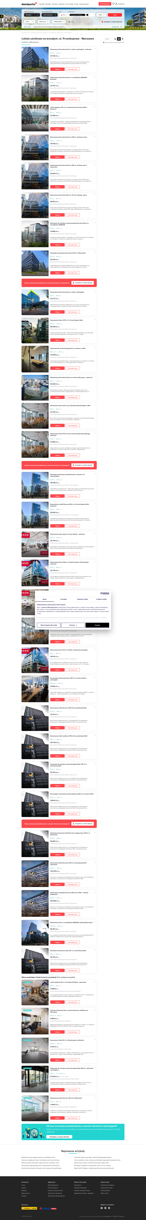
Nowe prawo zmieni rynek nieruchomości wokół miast (91, 1163)
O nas (23, 1185)
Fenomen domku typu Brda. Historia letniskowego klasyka (92, 1157)
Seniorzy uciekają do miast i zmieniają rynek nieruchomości (41, 1160)
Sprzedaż (42, 4)
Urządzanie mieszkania (107, 1185)
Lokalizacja (71, 11)
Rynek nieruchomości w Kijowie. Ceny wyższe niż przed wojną (41, 1168)
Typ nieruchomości (47, 11)
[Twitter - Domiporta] (109, 1208)
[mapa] (122, 39)
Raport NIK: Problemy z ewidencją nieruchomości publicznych (94, 1168)
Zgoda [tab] (44, 599)
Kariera (24, 1188)
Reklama (24, 1190)
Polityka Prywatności (80, 1188)
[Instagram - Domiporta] (105, 1208)
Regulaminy (77, 1185)
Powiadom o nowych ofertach (113, 22)
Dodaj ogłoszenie (105, 3)
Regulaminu (108, 1216)
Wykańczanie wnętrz (107, 1188)
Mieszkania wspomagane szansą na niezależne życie (38, 1157)
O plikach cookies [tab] (101, 599)
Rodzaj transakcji (29, 11)
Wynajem (48, 4)
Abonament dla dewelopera (56, 1196)
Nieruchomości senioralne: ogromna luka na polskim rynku (40, 1163)
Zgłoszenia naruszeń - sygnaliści (83, 1193)
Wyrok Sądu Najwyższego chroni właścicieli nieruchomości (40, 1165)
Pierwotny (55, 4)
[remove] (84, 15)
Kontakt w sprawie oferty (55, 1190)
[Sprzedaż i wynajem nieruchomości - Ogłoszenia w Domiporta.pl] (29, 3)
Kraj (60, 11)
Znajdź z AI (115, 27)
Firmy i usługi (69, 4)
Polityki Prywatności (118, 1216)
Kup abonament (84, 4)
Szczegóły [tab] (63, 599)
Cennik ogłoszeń (53, 1188)
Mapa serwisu (26, 1193)
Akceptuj (97, 625)
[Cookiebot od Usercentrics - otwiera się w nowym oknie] (101, 593)
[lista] (119, 39)
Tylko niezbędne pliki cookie (48, 625)
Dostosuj (72, 625)
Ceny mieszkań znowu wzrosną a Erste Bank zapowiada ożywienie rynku (97, 1160)
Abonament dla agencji (55, 1193)
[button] (1, 16)
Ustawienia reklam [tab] (82, 599)
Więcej (57, 69)
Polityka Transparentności (82, 1190)
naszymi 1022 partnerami (49, 607)
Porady (76, 4)
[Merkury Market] (29, 1208)
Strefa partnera (105, 1190)
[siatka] (115, 39)
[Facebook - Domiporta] (102, 1208)
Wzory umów (104, 1193)
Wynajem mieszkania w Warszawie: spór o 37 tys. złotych (92, 1165)
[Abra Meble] (48, 1208)
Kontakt (24, 1196)
